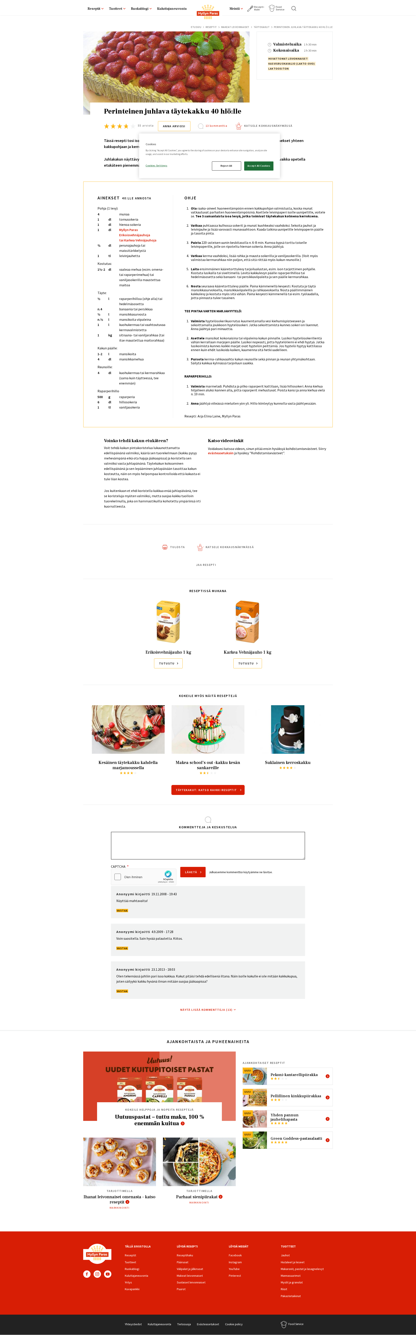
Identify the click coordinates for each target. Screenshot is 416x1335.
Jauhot (285, 1255)
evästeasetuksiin (221, 453)
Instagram (97, 1274)
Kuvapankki (132, 1289)
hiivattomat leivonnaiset (288, 58)
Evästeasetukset (208, 1324)
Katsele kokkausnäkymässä (268, 126)
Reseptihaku (185, 1255)
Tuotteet (115, 9)
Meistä (234, 9)
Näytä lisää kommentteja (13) (206, 1010)
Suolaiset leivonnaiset (191, 1282)
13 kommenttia (216, 126)
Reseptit (94, 9)
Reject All (226, 165)
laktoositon (278, 68)
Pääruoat (182, 1262)
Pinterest (235, 1276)
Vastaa (122, 910)
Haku (294, 8)
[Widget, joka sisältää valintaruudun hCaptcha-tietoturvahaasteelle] (143, 877)
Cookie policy (234, 1324)
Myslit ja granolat (292, 1282)
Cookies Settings (156, 165)
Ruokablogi (139, 9)
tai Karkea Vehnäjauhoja (137, 240)
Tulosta (177, 547)
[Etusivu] (208, 13)
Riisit (284, 1289)
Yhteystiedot (133, 1324)
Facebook (87, 1274)
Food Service (280, 8)
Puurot (181, 1289)
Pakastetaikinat (291, 1296)
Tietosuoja (184, 1324)
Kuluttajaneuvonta (172, 9)
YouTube (107, 1274)
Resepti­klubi (259, 8)
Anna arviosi (174, 126)
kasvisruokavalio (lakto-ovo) (291, 63)
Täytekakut (262, 27)
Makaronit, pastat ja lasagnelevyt (302, 1269)
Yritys (128, 1282)
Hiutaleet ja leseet (292, 1262)
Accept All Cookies (258, 165)
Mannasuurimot (291, 1276)
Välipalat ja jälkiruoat (190, 1269)
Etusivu (196, 27)
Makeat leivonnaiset (235, 27)
